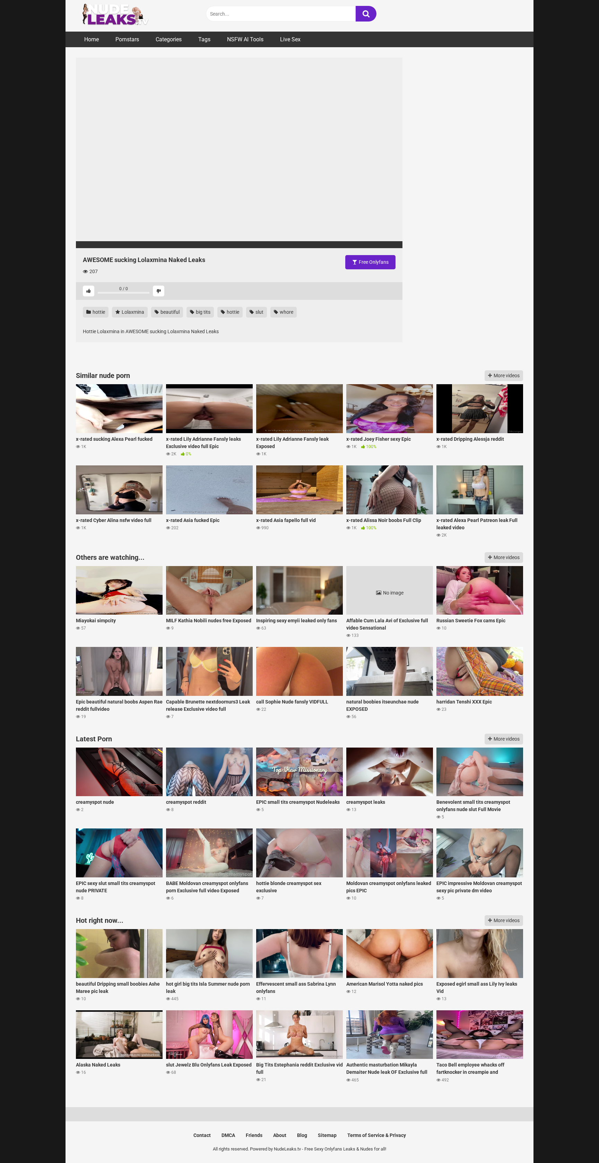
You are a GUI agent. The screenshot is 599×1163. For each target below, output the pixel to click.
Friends (254, 1135)
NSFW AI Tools (245, 39)
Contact (202, 1135)
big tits (202, 312)
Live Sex (290, 39)
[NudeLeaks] (128, 16)
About (279, 1135)
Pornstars (127, 39)
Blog (302, 1135)
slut (258, 312)
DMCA (228, 1135)
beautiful (169, 312)
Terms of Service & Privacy (376, 1135)
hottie (98, 312)
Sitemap (327, 1135)
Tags (204, 39)
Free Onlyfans (373, 262)
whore (286, 312)
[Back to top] (575, 1142)
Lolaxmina (132, 312)
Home (91, 39)
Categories (169, 39)
